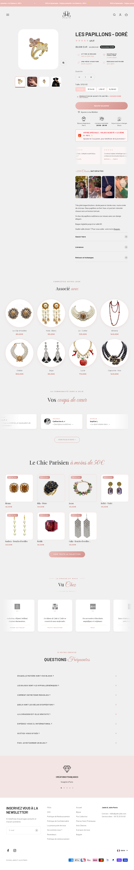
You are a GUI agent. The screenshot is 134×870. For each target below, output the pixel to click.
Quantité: (79, 71)
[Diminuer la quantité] (79, 77)
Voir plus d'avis (66, 440)
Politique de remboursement (58, 839)
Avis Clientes (81, 825)
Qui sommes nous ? (54, 830)
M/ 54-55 (91, 88)
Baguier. (117, 229)
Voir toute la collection (67, 554)
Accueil (79, 807)
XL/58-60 (112, 88)
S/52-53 (80, 88)
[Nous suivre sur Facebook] (8, 850)
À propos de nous (83, 830)
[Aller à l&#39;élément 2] (32, 81)
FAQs (49, 807)
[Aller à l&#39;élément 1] (20, 81)
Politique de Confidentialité (58, 821)
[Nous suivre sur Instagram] (14, 850)
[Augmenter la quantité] (91, 77)
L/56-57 (101, 88)
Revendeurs (51, 834)
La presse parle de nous (56, 825)
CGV (49, 812)
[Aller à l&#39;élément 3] (44, 81)
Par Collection (81, 816)
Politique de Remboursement (58, 816)
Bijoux (78, 812)
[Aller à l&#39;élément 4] (56, 81)
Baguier (79, 834)
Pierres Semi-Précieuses (86, 821)
